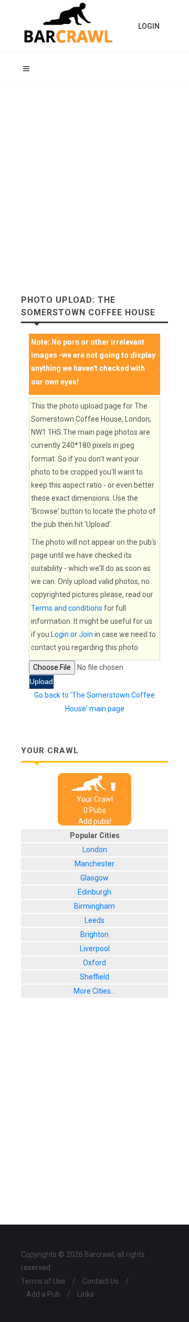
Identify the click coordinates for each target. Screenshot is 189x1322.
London (94, 849)
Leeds (94, 920)
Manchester (94, 864)
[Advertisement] (94, 184)
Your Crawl (95, 799)
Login (149, 26)
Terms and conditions (66, 608)
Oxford (94, 963)
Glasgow (94, 878)
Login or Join (72, 634)
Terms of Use (43, 1281)
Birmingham (94, 906)
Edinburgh (94, 892)
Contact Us (100, 1281)
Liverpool (95, 948)
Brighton (94, 934)
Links (85, 1294)
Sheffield (94, 977)
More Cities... (95, 991)
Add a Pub (43, 1294)
